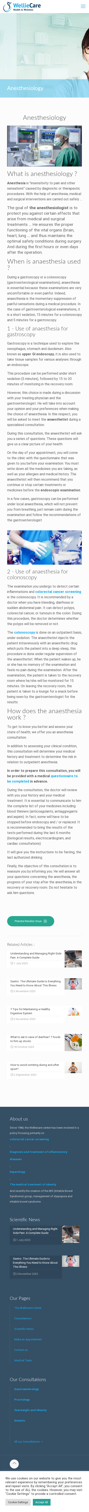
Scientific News (24, 1328)
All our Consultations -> (28, 1441)
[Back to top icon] (14, 1464)
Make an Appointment (28, 1339)
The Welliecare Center (27, 1308)
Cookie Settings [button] (18, 1502)
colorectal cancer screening (58, 592)
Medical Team (23, 1360)
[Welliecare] (22, 6)
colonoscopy (24, 632)
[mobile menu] (83, 6)
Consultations (23, 1318)
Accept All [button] (41, 1502)
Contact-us (21, 1350)
